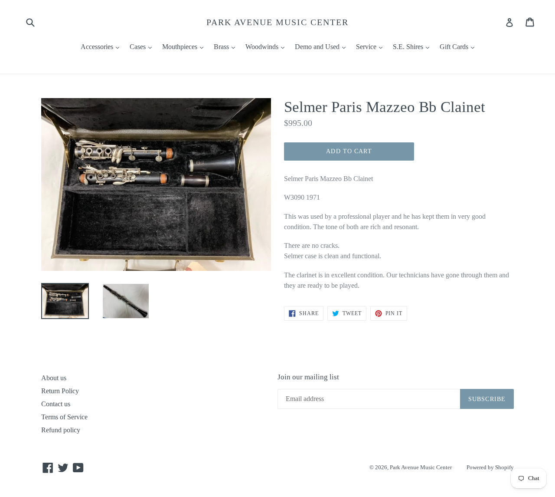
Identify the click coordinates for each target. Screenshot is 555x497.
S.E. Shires (413, 46)
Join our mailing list (308, 377)
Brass (226, 46)
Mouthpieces (185, 46)
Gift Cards (459, 46)
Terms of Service (64, 417)
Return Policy (60, 391)
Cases (143, 46)
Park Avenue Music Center (277, 22)
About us (53, 378)
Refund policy (60, 430)
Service (371, 46)
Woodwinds (267, 46)
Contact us (55, 404)
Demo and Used (322, 46)
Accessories (102, 46)
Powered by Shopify (490, 467)
